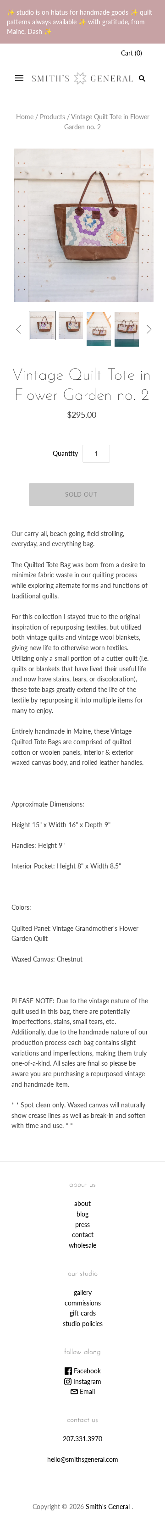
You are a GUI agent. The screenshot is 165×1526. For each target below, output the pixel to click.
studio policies (83, 1323)
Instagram (86, 1381)
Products (52, 117)
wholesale (82, 1245)
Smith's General (108, 1506)
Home (24, 117)
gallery (83, 1292)
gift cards (83, 1313)
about (82, 1203)
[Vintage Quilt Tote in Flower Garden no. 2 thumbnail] (42, 325)
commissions (83, 1303)
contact (83, 1234)
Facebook (86, 1371)
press (82, 1224)
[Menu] (19, 78)
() (131, 53)
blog (82, 1214)
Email (86, 1391)
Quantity (65, 453)
